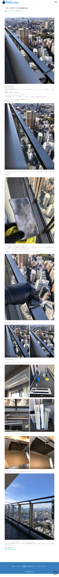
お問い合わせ (30, 566)
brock (21, 11)
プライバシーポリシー (41, 566)
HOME (13, 566)
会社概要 (23, 566)
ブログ (18, 566)
